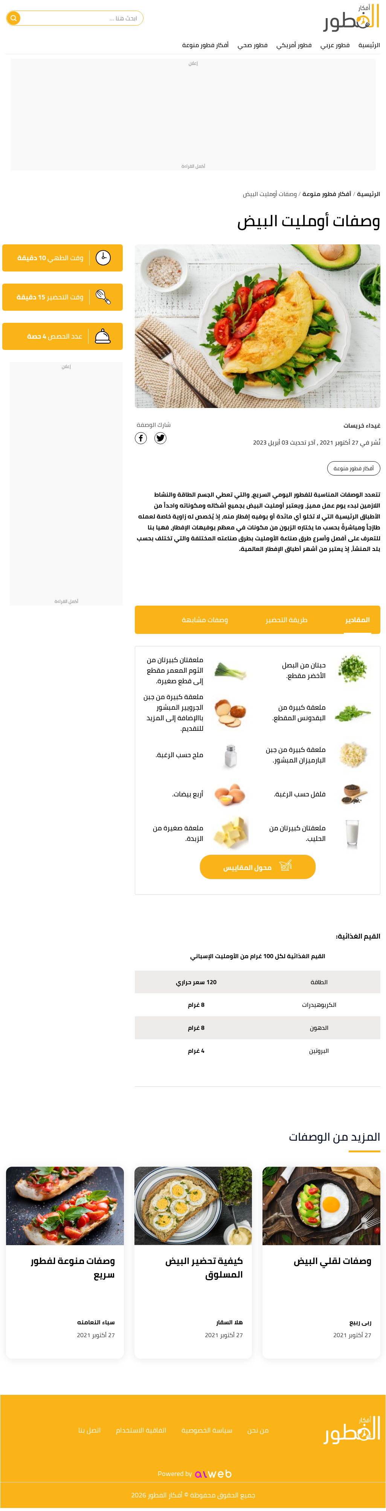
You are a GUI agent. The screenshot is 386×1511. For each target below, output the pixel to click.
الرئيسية (369, 45)
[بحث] (13, 18)
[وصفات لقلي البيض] (321, 1206)
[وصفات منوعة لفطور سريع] (65, 1206)
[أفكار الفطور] (351, 18)
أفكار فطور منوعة (205, 45)
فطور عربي (334, 45)
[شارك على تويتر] (160, 438)
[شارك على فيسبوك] (141, 438)
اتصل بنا (89, 1430)
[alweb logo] (213, 1474)
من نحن (258, 1430)
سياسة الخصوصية (207, 1430)
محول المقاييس (248, 867)
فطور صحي (252, 45)
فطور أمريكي (293, 45)
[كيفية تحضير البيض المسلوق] (193, 1206)
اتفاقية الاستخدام (141, 1430)
